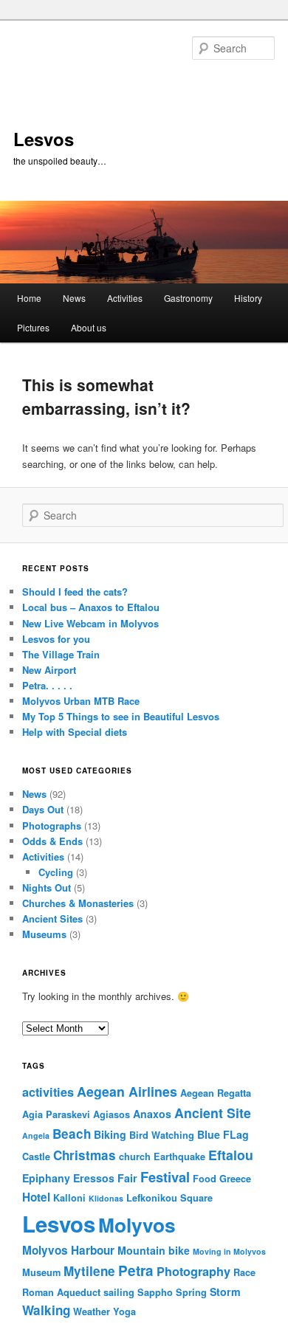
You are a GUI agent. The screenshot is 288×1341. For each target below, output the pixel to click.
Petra (136, 1270)
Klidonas (106, 1198)
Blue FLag (223, 1134)
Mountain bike (153, 1250)
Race (244, 1272)
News (74, 298)
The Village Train (61, 654)
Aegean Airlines (127, 1091)
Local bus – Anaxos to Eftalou (91, 607)
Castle (36, 1156)
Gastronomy (188, 298)
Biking (110, 1134)
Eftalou (230, 1154)
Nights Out (46, 887)
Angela (35, 1135)
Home (29, 298)
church (135, 1156)
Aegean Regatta (215, 1093)
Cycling (55, 872)
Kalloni (69, 1197)
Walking (46, 1310)
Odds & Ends (52, 841)
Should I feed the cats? (75, 592)
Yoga (124, 1311)
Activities (125, 298)
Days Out (43, 809)
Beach (71, 1133)
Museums (44, 934)
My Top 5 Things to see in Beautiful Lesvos (120, 716)
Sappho (155, 1292)
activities (48, 1091)
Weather (91, 1311)
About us (88, 327)
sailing (118, 1292)
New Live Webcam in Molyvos (90, 623)
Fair (127, 1178)
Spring (191, 1292)
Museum (41, 1272)
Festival (165, 1177)
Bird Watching (161, 1135)
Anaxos (152, 1113)
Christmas (84, 1155)
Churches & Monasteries (78, 903)
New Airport (49, 670)
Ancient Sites (52, 918)
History (248, 298)
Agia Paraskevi (56, 1114)
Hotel (36, 1197)
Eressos (93, 1178)
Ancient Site (212, 1112)
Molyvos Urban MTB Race (81, 701)
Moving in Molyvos (229, 1251)
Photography (193, 1271)
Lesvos (43, 138)
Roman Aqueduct (61, 1292)
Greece (235, 1178)
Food (204, 1178)
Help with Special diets (74, 732)
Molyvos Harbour (68, 1250)
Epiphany (46, 1178)
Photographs (51, 825)
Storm (225, 1291)
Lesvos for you (56, 639)
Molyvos (137, 1224)
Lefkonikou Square (169, 1197)
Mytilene (89, 1271)
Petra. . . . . (47, 685)
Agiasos (111, 1114)
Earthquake (179, 1156)
